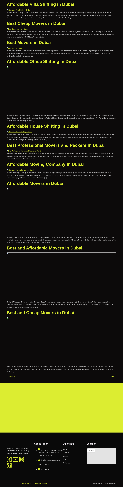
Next (113, 376)
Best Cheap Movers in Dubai (36, 23)
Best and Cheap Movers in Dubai (40, 312)
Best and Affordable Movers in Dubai (44, 248)
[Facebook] (9, 459)
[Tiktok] (9, 465)
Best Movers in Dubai (29, 42)
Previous (11, 376)
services (65, 456)
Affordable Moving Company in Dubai (45, 164)
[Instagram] (21, 459)
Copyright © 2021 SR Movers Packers (34, 483)
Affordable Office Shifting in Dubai (42, 61)
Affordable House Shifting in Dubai (42, 126)
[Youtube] (15, 459)
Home (65, 449)
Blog (64, 459)
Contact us (66, 463)
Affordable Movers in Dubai (35, 183)
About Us (66, 453)
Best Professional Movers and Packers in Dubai (56, 145)
